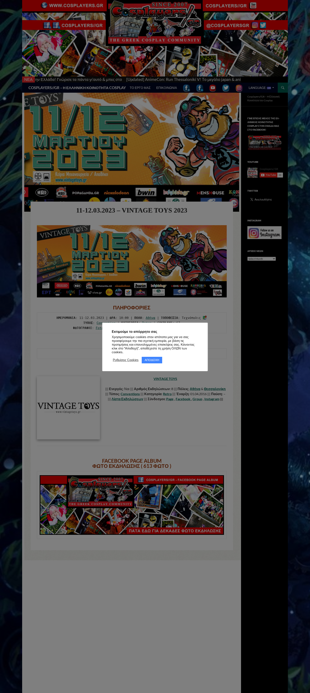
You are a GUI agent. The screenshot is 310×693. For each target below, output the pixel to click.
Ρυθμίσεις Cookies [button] (126, 360)
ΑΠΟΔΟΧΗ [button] (152, 360)
